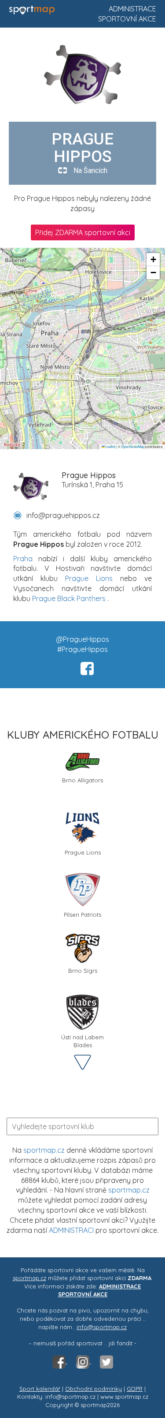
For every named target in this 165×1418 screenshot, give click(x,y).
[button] (153, 259)
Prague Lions (89, 578)
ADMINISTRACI (71, 1230)
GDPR (135, 1388)
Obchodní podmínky (93, 1388)
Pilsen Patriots (82, 914)
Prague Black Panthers (69, 598)
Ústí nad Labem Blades (82, 1040)
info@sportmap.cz (102, 1326)
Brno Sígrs (82, 970)
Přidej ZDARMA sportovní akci (82, 232)
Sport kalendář (39, 1388)
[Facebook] (59, 1361)
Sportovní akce (127, 18)
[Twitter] (106, 1361)
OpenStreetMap (132, 446)
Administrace (132, 8)
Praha (23, 558)
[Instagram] (83, 1361)
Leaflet (110, 446)
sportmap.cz (44, 1150)
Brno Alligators (82, 780)
